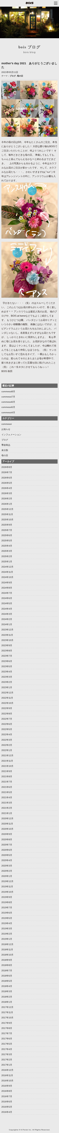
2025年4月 (6, 545)
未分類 (4, 450)
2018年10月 (7, 954)
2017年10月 (7, 1017)
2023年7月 (6, 656)
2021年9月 (6, 771)
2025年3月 (6, 551)
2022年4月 (6, 734)
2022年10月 (7, 703)
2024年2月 (6, 619)
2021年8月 (6, 776)
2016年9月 (6, 1086)
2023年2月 (6, 682)
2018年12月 (7, 944)
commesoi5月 (8, 407)
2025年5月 (6, 540)
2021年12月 (7, 755)
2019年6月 (6, 912)
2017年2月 (6, 1059)
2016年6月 (6, 1101)
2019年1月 (6, 939)
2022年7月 (6, 719)
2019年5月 (6, 918)
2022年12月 (7, 692)
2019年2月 (6, 933)
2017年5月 (6, 1044)
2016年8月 (6, 1091)
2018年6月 (6, 975)
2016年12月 (7, 1070)
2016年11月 (7, 1075)
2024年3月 (6, 614)
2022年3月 (6, 740)
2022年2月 (6, 745)
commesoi (6, 424)
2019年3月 (6, 928)
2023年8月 (6, 650)
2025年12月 (7, 509)
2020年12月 (7, 818)
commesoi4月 (8, 412)
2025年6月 (6, 535)
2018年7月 (6, 970)
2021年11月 (7, 761)
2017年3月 (6, 1054)
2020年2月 (6, 871)
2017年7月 (6, 1033)
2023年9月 (6, 645)
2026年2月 (6, 498)
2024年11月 (7, 572)
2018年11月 (7, 949)
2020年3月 (6, 865)
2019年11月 (7, 886)
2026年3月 (6, 493)
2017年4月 (6, 1049)
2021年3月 (6, 802)
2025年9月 (6, 524)
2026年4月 (6, 488)
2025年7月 (6, 530)
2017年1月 (6, 1065)
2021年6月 (6, 787)
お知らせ (5, 429)
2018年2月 (6, 996)
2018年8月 (6, 965)
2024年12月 (7, 566)
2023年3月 (6, 677)
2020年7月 (6, 844)
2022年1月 (6, 750)
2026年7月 (6, 472)
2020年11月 (7, 823)
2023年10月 (7, 640)
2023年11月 (7, 635)
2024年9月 (6, 582)
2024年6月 (6, 598)
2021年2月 (6, 808)
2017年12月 (7, 1007)
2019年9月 (6, 897)
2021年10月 (7, 766)
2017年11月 (7, 1012)
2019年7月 (6, 907)
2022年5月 (6, 729)
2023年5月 (6, 666)
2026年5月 (6, 483)
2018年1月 (6, 1002)
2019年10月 (7, 892)
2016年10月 (7, 1080)
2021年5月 (6, 792)
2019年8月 (6, 902)
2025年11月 (7, 514)
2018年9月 (6, 960)
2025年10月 (7, 519)
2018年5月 (6, 981)
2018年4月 (6, 986)
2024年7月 (6, 593)
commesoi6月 (8, 402)
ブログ (13, 76)
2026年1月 (6, 504)
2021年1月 (6, 813)
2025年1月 (6, 561)
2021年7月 (6, 781)
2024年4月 (6, 608)
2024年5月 (6, 603)
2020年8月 (6, 839)
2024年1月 (6, 624)
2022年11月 (7, 698)
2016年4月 (6, 1112)
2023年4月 (6, 671)
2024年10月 (7, 577)
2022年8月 (6, 713)
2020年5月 (6, 855)
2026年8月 (6, 467)
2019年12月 (7, 881)
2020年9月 (6, 834)
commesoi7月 (8, 396)
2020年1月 (6, 876)
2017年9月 (6, 1023)
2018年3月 (6, 991)
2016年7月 (6, 1096)
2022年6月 (6, 724)
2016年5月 (6, 1107)
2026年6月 (6, 477)
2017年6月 (6, 1038)
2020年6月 (6, 850)
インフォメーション (11, 434)
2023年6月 (6, 661)
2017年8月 (6, 1028)
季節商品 (5, 445)
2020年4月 (6, 860)
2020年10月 (7, 829)
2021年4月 (6, 797)
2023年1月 (6, 687)
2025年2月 (6, 556)
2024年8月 (6, 587)
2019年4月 (6, 923)
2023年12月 (7, 629)
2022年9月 (6, 708)
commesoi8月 (8, 391)
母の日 (20, 76)
